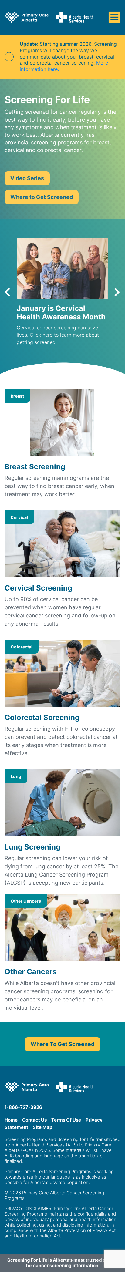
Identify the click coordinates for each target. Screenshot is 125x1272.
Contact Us (34, 1120)
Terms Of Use (66, 1120)
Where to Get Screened (41, 197)
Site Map (42, 1127)
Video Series (27, 178)
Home (11, 1120)
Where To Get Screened (62, 1044)
